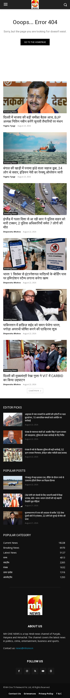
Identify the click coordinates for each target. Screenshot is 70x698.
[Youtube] (43, 671)
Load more (34, 390)
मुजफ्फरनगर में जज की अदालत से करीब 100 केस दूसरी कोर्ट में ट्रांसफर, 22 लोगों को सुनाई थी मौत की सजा (45, 515)
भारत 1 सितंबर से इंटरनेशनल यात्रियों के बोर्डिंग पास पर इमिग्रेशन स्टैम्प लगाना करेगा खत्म (34, 276)
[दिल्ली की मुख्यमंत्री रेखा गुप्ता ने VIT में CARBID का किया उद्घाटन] (35, 356)
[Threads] (51, 671)
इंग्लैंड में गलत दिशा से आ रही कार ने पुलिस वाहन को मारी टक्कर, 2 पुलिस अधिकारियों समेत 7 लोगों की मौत (34, 223)
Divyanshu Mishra (12, 231)
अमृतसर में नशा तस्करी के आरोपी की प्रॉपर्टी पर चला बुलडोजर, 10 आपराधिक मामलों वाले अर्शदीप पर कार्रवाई (45, 417)
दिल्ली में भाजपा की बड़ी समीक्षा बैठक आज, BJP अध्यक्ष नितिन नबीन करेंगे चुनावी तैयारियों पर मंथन (33, 119)
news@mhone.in (24, 648)
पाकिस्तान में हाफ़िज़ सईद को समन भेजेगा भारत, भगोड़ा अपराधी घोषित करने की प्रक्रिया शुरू (31, 327)
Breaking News (10, 112)
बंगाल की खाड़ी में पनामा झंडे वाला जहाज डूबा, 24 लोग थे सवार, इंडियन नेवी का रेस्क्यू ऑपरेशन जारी (33, 170)
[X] (35, 671)
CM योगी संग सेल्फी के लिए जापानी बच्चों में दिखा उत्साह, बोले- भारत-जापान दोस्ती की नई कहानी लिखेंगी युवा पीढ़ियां (43, 498)
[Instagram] (27, 671)
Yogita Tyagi (9, 126)
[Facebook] (19, 671)
